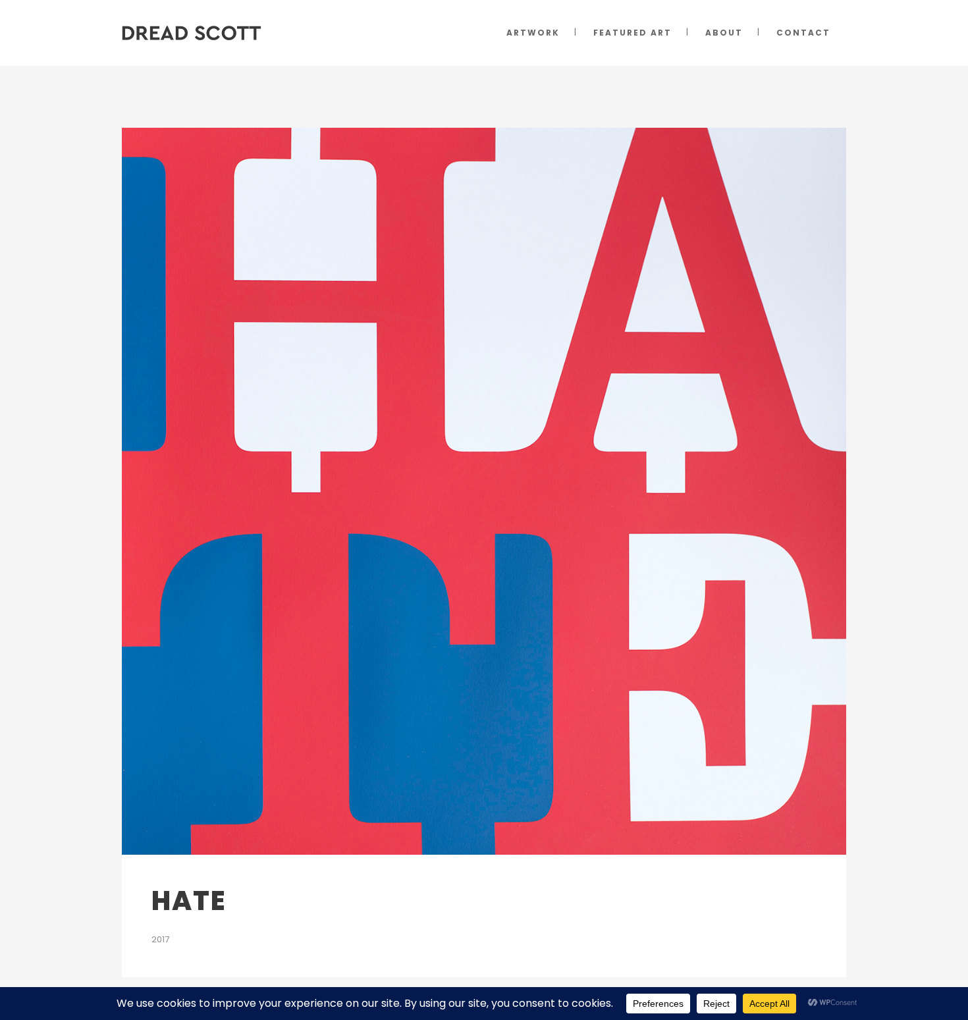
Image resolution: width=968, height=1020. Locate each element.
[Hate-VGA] (484, 491)
